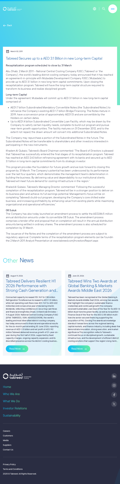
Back (7, 25)
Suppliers (7, 445)
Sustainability (11, 415)
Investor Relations (15, 408)
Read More (17, 349)
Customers (8, 435)
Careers (6, 431)
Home (7, 387)
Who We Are (11, 394)
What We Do (11, 401)
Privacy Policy (9, 464)
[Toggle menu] (112, 8)
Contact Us (8, 450)
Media (5, 440)
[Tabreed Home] (12, 9)
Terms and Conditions (13, 469)
